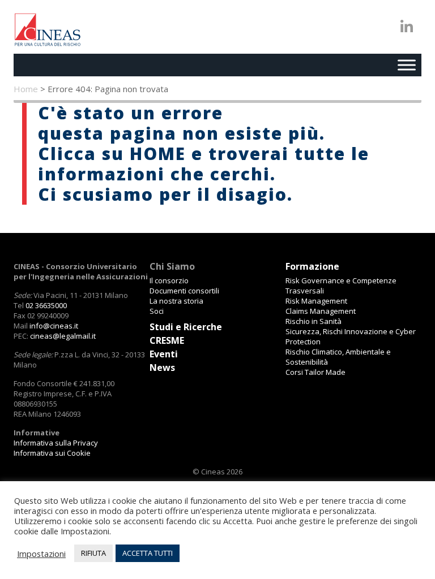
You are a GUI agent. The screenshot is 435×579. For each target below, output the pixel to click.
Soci (157, 311)
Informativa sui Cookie (52, 453)
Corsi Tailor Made (315, 372)
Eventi (164, 354)
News (162, 367)
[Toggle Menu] (407, 64)
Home (26, 88)
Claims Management (320, 311)
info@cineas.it (53, 326)
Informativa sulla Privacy (56, 443)
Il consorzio (169, 280)
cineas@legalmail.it (63, 336)
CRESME (167, 340)
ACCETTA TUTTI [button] (147, 553)
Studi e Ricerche (186, 327)
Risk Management (316, 301)
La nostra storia (176, 301)
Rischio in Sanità (313, 321)
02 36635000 (46, 305)
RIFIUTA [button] (93, 553)
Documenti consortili (184, 291)
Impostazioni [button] (41, 553)
